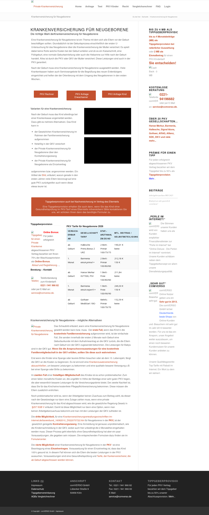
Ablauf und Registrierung (44, 265)
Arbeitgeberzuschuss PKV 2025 (161, 195)
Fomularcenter (38, 439)
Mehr (151, 178)
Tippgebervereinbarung (43, 492)
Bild (44, 175)
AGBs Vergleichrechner (43, 496)
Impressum (60, 511)
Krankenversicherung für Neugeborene (51, 16)
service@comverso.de (42, 292)
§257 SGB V (38, 407)
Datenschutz (37, 489)
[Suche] (175, 6)
